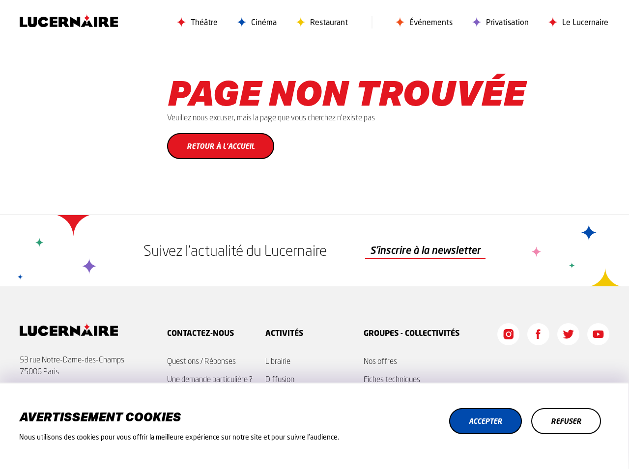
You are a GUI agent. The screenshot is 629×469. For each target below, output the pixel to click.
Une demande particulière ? (210, 379)
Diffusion (279, 379)
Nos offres (380, 361)
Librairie (277, 361)
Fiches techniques (392, 379)
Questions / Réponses (201, 361)
